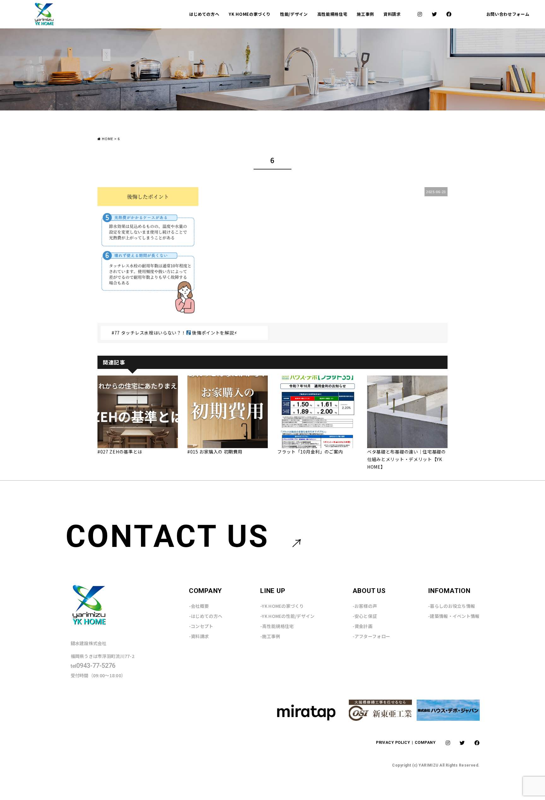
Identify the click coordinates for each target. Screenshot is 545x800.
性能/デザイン (294, 14)
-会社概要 (199, 606)
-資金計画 (362, 626)
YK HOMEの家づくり (250, 14)
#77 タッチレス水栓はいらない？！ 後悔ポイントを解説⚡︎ (174, 332)
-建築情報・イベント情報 (453, 616)
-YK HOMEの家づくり (282, 606)
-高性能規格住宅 (277, 626)
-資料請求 (199, 636)
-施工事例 (270, 636)
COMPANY (425, 742)
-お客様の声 (365, 606)
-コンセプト (201, 626)
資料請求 (392, 14)
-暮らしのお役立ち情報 (451, 606)
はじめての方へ (204, 14)
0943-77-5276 (93, 666)
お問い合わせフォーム (508, 14)
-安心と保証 (365, 616)
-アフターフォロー (371, 636)
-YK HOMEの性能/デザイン (287, 616)
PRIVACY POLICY (393, 742)
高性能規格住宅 (332, 14)
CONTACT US (168, 536)
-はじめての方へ (205, 616)
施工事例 (365, 14)
